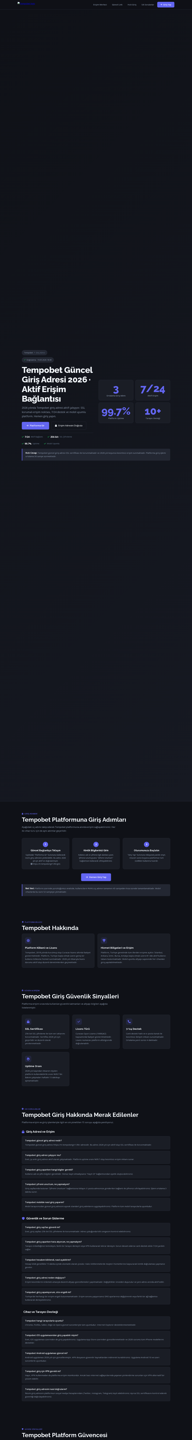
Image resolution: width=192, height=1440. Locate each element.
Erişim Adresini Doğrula (70, 425)
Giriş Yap (167, 4)
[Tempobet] (26, 4)
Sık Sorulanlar (148, 4)
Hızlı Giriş (132, 4)
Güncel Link (117, 4)
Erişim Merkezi (100, 4)
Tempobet (28, 352)
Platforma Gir (37, 425)
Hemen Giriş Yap (97, 877)
